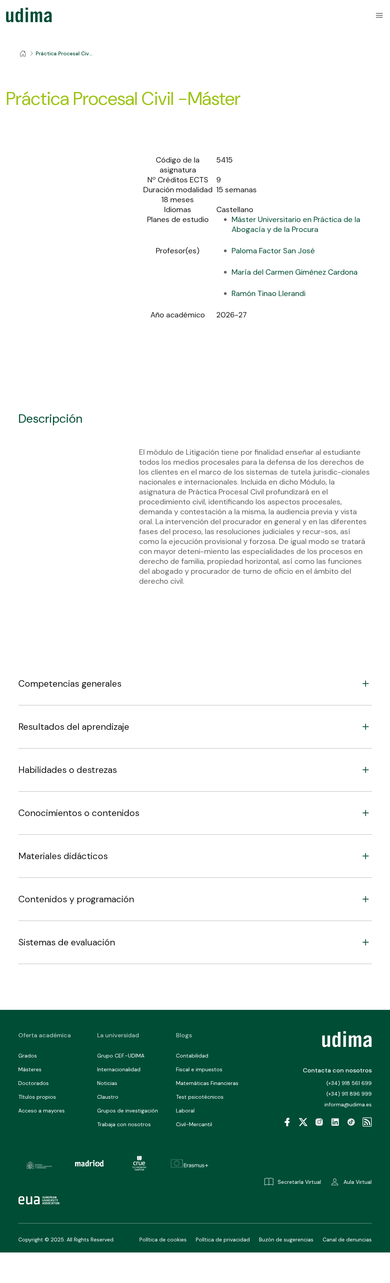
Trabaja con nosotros (124, 1124)
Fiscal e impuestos (199, 1069)
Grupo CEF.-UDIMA (120, 1055)
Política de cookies (163, 1239)
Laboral (185, 1110)
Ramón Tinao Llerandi (268, 293)
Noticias (107, 1083)
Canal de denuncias (347, 1239)
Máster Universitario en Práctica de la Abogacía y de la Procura (296, 224)
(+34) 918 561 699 (349, 1083)
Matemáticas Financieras (207, 1083)
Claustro (107, 1096)
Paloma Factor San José (273, 251)
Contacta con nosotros (337, 1070)
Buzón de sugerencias (286, 1239)
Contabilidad (192, 1055)
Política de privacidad (223, 1239)
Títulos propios (37, 1096)
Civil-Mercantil (194, 1124)
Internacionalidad (119, 1069)
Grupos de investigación (127, 1110)
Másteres (30, 1069)
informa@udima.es (348, 1104)
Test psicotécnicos (200, 1096)
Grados (27, 1055)
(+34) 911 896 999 (349, 1093)
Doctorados (33, 1083)
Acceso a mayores (41, 1110)
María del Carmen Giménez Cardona (295, 272)
